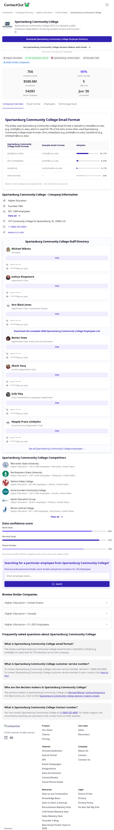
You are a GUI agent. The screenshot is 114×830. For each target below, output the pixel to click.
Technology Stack (68, 103)
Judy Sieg (17, 393)
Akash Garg (19, 365)
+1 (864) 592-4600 (17, 226)
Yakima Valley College (22, 481)
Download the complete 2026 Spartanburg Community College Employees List (57, 331)
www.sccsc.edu (16, 232)
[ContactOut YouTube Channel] (11, 781)
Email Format (33, 103)
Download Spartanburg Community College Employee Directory (57, 39)
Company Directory (24, 12)
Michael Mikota (76, 692)
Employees (49, 103)
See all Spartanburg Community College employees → (57, 448)
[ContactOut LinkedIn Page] (6, 781)
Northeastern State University (26, 472)
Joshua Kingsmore (95, 692)
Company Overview (13, 103)
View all (55, 516)
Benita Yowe (19, 337)
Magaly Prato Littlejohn (26, 421)
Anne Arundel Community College (28, 490)
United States (61, 12)
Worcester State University (25, 463)
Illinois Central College (22, 508)
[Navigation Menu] (107, 4)
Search (59, 584)
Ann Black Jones (21, 304)
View (57, 258)
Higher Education (44, 12)
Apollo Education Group (23, 499)
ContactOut (7, 12)
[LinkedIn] (15, 32)
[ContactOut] (17, 4)
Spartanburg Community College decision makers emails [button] (69, 695)
